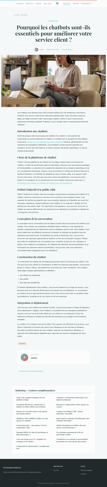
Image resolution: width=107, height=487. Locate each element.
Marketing (66, 3)
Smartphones (86, 3)
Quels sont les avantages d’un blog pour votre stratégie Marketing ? (73, 419)
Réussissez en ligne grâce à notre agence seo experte (72, 405)
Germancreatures (12, 467)
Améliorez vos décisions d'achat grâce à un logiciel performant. (71, 398)
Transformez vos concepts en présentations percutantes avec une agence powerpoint (72, 440)
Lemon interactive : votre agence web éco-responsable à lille (31, 426)
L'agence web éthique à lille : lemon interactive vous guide (69, 412)
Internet (38, 3)
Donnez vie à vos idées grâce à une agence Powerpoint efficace (31, 412)
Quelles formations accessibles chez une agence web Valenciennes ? (71, 426)
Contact (83, 474)
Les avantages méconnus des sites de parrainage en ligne (69, 433)
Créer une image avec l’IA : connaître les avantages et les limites (31, 440)
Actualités (20, 3)
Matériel (76, 3)
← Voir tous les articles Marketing (30, 371)
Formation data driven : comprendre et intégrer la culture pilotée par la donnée (31, 405)
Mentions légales (86, 470)
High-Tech (29, 3)
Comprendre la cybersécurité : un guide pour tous (32, 447)
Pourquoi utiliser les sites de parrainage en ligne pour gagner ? (32, 433)
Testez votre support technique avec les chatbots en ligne (30, 398)
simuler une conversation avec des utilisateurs (45, 142)
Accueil (16, 15)
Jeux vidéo (47, 3)
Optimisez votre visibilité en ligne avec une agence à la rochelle (32, 419)
